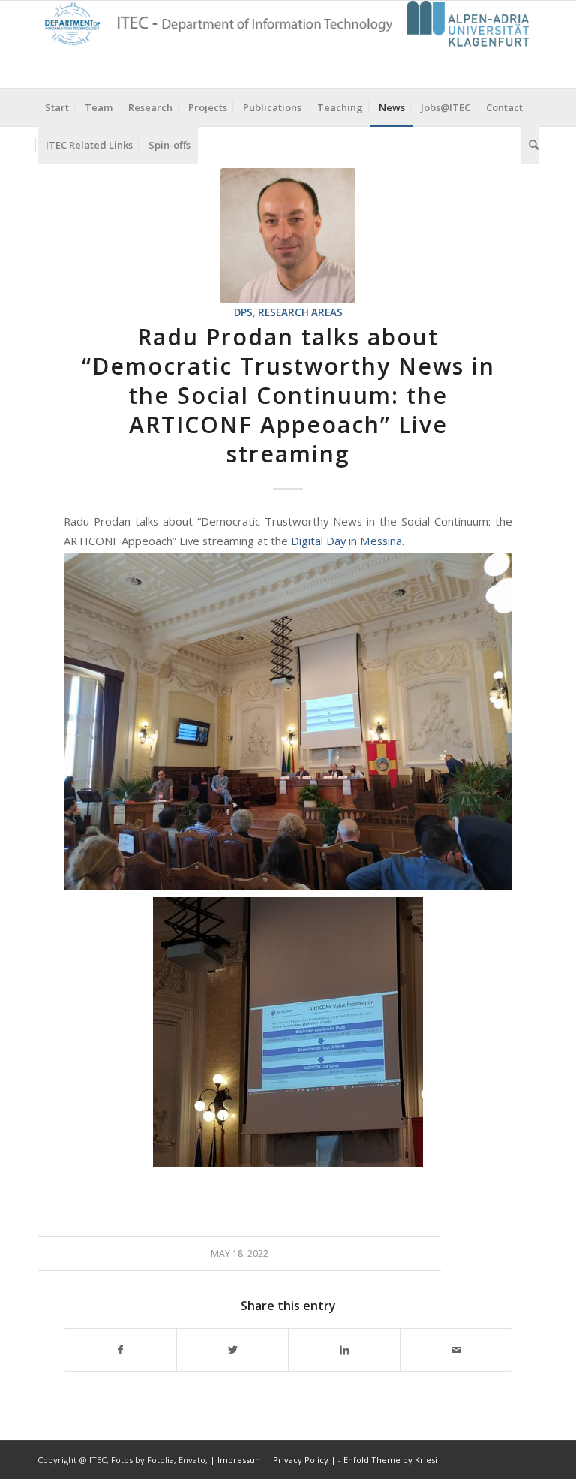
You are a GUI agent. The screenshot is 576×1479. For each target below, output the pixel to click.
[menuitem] (57, 107)
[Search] (529, 145)
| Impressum (238, 1459)
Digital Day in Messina (346, 540)
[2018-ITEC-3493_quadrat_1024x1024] (288, 235)
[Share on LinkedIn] (344, 1350)
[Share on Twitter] (232, 1350)
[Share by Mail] (456, 1350)
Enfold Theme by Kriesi (390, 1459)
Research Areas (300, 312)
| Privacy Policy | (301, 1459)
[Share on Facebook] (120, 1350)
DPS (243, 312)
